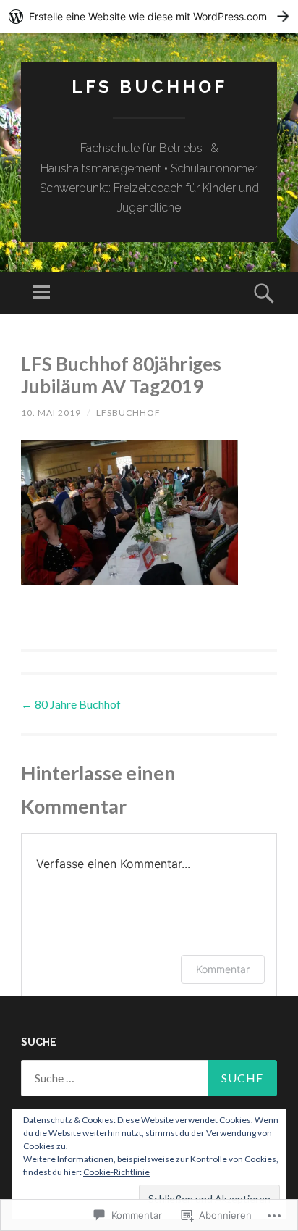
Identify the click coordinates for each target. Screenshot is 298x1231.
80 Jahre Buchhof (71, 704)
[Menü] (41, 293)
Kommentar (223, 969)
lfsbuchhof (128, 412)
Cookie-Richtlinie (116, 1172)
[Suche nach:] (149, 1078)
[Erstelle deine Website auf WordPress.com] (149, 16)
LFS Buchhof (149, 86)
